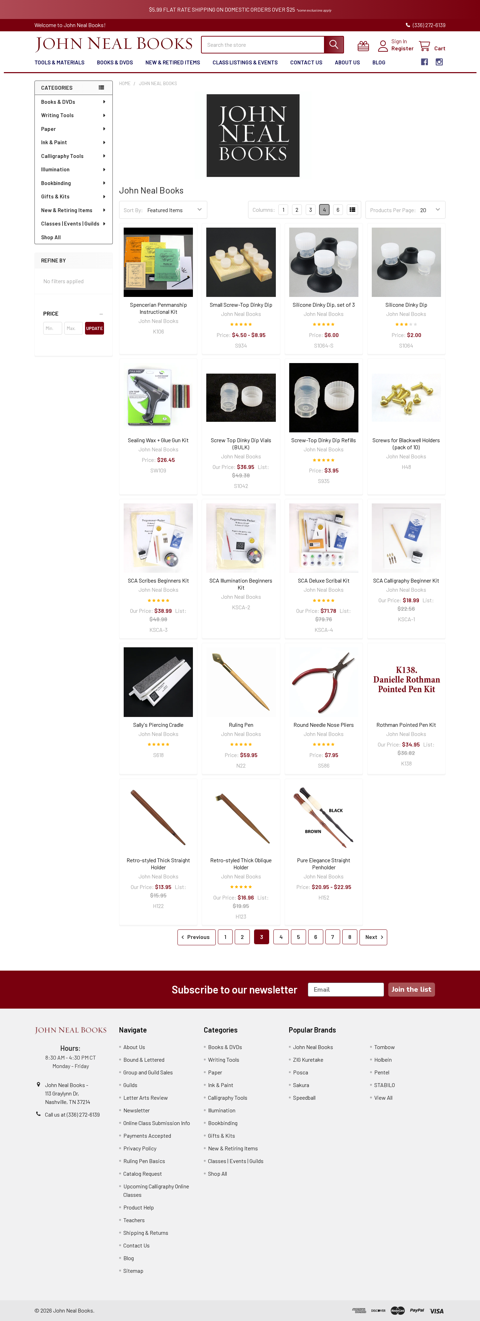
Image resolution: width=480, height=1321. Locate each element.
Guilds (130, 1084)
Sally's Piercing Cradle (158, 724)
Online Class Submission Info (156, 1122)
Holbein (383, 1059)
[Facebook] (424, 62)
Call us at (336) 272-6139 (72, 1114)
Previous (198, 936)
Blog (378, 62)
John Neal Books (313, 1046)
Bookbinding (56, 183)
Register (402, 48)
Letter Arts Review (145, 1097)
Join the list (412, 989)
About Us (347, 62)
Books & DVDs (115, 62)
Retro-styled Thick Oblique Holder (241, 863)
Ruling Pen (241, 724)
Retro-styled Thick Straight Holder (158, 863)
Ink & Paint (54, 142)
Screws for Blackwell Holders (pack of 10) (406, 443)
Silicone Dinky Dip (406, 304)
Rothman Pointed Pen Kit (406, 724)
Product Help (138, 1207)
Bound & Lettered (143, 1059)
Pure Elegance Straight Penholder (323, 863)
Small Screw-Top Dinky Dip (241, 304)
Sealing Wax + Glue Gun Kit (158, 440)
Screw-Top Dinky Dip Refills (323, 440)
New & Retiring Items (66, 210)
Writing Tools (57, 115)
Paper (48, 129)
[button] (73, 313)
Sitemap (133, 1270)
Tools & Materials (59, 62)
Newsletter (136, 1110)
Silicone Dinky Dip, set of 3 (324, 304)
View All (383, 1097)
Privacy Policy (139, 1148)
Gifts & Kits (55, 196)
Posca (300, 1072)
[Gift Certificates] (365, 46)
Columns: (264, 209)
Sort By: (133, 210)
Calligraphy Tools (62, 156)
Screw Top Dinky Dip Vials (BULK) (241, 443)
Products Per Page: (393, 210)
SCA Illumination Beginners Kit (240, 584)
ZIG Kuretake (308, 1059)
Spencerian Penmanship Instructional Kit (158, 308)
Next (371, 936)
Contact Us (306, 62)
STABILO (384, 1084)
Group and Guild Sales (148, 1072)
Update (94, 328)
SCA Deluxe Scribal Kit (324, 580)
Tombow (384, 1046)
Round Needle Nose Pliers (323, 724)
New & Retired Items (172, 62)
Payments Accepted (147, 1135)
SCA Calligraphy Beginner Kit (406, 580)
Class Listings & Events (245, 62)
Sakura (301, 1084)
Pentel (381, 1072)
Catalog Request (142, 1173)
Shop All (51, 237)
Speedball (304, 1097)
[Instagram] (439, 62)
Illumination (55, 169)
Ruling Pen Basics (144, 1160)
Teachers (134, 1220)
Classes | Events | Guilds (70, 223)
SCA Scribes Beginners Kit (158, 580)
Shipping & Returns (145, 1232)
